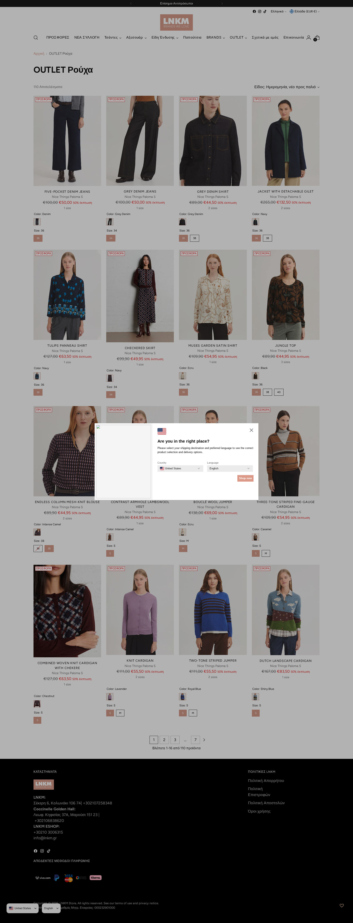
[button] (251, 431)
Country (162, 462)
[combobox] (170, 469)
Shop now (245, 478)
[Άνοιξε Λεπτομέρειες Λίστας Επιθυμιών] (342, 906)
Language (213, 462)
